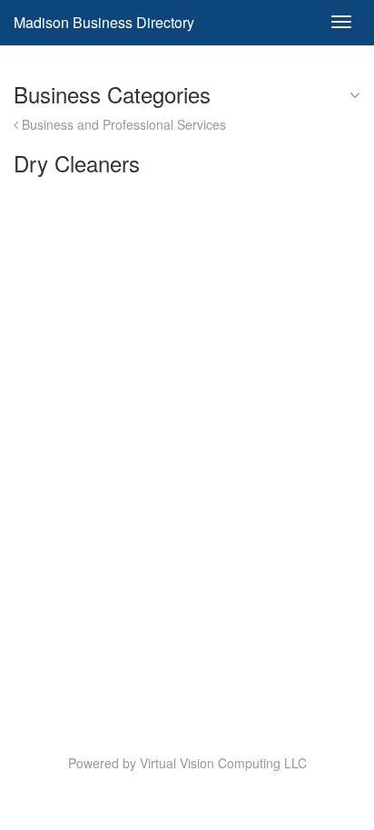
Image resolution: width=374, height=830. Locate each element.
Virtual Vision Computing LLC (223, 763)
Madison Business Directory (104, 22)
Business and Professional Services (122, 124)
